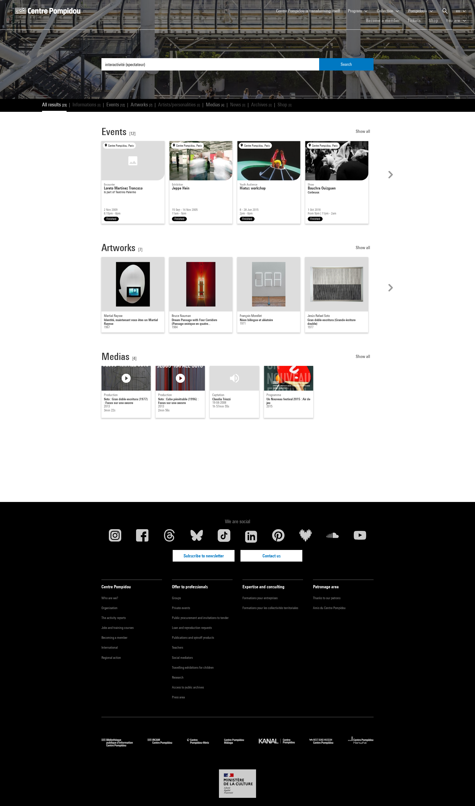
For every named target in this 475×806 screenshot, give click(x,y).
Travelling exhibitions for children (193, 667)
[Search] (445, 11)
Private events (181, 608)
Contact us (271, 555)
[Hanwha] (361, 745)
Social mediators (182, 658)
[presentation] (390, 174)
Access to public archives (188, 687)
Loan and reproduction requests (192, 628)
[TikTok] (224, 536)
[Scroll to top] (463, 794)
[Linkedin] (251, 536)
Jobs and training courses (117, 628)
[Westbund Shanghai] (325, 745)
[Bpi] (120, 745)
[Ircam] (163, 745)
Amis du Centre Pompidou (329, 608)
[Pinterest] (278, 536)
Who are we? (109, 598)
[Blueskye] (196, 536)
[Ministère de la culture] (237, 783)
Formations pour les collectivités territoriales (270, 608)
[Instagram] (115, 536)
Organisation (109, 608)
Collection (385, 10)
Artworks (141, 104)
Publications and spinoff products (193, 638)
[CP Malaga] (237, 745)
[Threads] (169, 536)
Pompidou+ (418, 10)
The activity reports (113, 618)
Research (178, 677)
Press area (178, 697)
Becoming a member (114, 638)
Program (355, 10)
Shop (435, 20)
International (109, 647)
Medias (215, 104)
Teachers (177, 647)
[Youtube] (360, 536)
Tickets (414, 20)
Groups (176, 598)
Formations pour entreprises (260, 598)
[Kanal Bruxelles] (280, 745)
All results (54, 104)
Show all (363, 131)
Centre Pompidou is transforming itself (310, 10)
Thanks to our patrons (326, 598)
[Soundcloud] (332, 536)
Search (346, 64)
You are (453, 20)
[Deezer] (305, 536)
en (458, 10)
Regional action (111, 658)
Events (115, 104)
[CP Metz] (201, 745)
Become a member (385, 20)
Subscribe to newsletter (204, 555)
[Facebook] (142, 536)
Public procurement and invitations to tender (200, 618)
